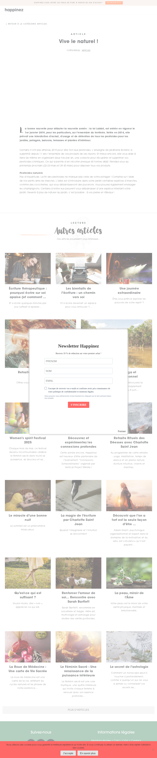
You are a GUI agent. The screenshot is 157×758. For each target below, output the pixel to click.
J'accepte (68, 753)
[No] (153, 749)
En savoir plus (88, 753)
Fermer (122, 431)
